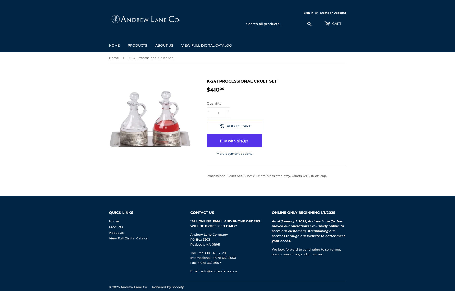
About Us (164, 45)
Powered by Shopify (168, 287)
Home (114, 45)
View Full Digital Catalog (206, 45)
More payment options (234, 153)
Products (137, 45)
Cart (336, 24)
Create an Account (333, 12)
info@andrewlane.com (219, 271)
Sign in (308, 12)
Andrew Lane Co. (134, 287)
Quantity (214, 103)
